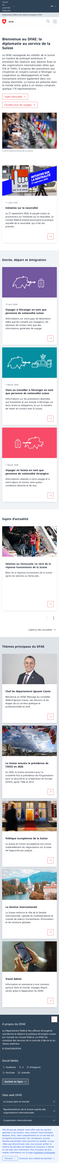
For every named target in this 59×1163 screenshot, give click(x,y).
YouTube (10, 1072)
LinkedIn (25, 1072)
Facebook (11, 1067)
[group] (29, 568)
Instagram (35, 1067)
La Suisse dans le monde (16, 1101)
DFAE (11, 21)
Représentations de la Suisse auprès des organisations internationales (24, 1111)
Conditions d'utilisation (44, 1152)
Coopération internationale (17, 1120)
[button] (54, 1019)
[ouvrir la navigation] (55, 21)
